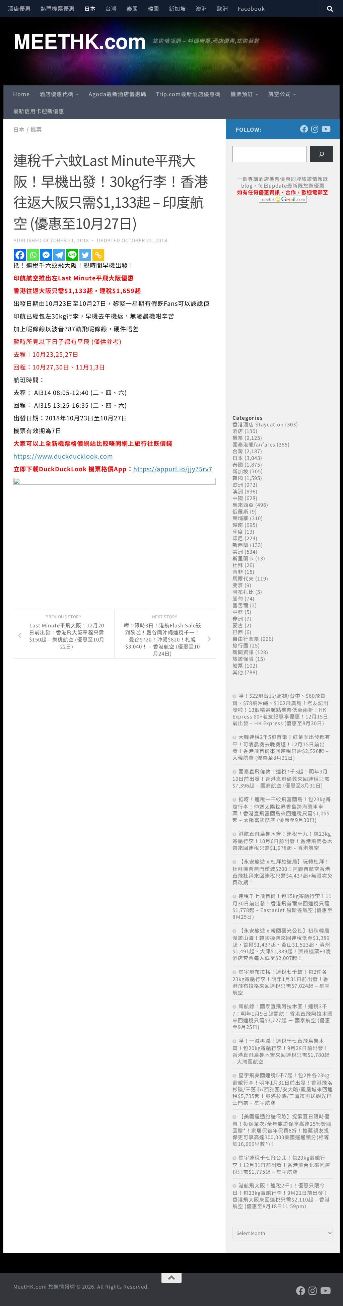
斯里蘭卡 (243, 558)
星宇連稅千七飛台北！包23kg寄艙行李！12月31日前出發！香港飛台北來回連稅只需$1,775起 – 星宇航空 (281, 1164)
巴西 (237, 631)
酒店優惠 (19, 8)
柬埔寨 (240, 518)
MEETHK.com (79, 40)
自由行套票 (245, 638)
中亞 (237, 611)
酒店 (237, 430)
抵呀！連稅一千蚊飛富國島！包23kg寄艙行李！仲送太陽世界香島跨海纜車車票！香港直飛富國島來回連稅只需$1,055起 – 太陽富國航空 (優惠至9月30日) (281, 809)
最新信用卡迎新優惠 (38, 111)
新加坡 (177, 8)
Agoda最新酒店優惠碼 (117, 94)
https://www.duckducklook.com (63, 456)
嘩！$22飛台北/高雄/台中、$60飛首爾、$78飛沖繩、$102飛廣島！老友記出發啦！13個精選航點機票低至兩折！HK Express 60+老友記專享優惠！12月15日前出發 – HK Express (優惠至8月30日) (280, 709)
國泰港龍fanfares (253, 444)
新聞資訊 (243, 652)
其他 (237, 672)
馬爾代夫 (243, 578)
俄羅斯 (240, 511)
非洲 (237, 618)
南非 (237, 571)
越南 (237, 524)
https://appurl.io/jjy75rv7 (172, 468)
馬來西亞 (243, 504)
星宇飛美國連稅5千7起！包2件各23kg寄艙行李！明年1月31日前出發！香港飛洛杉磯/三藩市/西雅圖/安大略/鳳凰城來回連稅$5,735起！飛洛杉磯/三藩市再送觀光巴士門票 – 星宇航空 (282, 1089)
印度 (237, 531)
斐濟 (237, 585)
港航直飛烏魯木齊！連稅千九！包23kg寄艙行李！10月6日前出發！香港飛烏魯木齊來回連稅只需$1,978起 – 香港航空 (282, 840)
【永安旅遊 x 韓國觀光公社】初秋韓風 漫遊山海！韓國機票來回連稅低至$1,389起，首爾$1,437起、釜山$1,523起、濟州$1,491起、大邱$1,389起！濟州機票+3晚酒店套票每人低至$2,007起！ (281, 944)
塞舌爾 (240, 605)
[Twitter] (85, 255)
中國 (237, 497)
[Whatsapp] (33, 255)
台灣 (111, 8)
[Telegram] (59, 255)
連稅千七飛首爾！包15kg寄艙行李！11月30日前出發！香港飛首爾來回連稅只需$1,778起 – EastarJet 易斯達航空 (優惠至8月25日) (282, 906)
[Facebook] (20, 255)
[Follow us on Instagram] (315, 129)
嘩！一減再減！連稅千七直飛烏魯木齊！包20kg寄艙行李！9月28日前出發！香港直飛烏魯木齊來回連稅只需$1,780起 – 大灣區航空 (281, 1051)
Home (21, 94)
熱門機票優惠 (58, 8)
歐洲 (222, 8)
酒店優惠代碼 (57, 94)
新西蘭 (240, 544)
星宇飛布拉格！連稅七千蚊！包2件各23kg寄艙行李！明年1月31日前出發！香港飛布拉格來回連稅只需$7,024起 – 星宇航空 (281, 982)
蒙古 (237, 625)
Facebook (251, 8)
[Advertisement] (282, 259)
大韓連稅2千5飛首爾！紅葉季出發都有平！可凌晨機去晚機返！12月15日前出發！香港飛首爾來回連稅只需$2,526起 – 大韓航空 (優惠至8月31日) (281, 747)
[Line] (72, 255)
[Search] (321, 154)
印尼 (237, 538)
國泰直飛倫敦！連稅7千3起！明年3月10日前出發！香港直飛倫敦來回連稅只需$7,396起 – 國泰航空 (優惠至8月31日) (281, 778)
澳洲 (201, 8)
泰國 (132, 8)
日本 (90, 8)
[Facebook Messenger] (46, 255)
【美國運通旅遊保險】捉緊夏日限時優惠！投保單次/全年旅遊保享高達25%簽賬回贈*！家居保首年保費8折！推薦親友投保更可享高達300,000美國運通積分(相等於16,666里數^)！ (282, 1130)
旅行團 (240, 645)
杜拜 (237, 564)
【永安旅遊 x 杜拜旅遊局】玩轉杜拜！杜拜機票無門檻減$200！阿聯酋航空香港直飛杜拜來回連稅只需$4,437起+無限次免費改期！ (282, 872)
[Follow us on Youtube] (326, 129)
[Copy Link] (98, 255)
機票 (36, 129)
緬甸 (237, 598)
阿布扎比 (243, 591)
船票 (237, 665)
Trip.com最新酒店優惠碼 (188, 94)
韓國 (153, 8)
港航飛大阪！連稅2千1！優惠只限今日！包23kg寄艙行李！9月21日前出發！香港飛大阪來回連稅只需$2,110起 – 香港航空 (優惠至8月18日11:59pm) (281, 1196)
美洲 (237, 551)
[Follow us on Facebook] (304, 129)
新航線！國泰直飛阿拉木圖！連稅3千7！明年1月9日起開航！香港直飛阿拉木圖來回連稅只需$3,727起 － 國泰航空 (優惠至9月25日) (282, 1016)
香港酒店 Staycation (258, 424)
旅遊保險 (243, 658)
